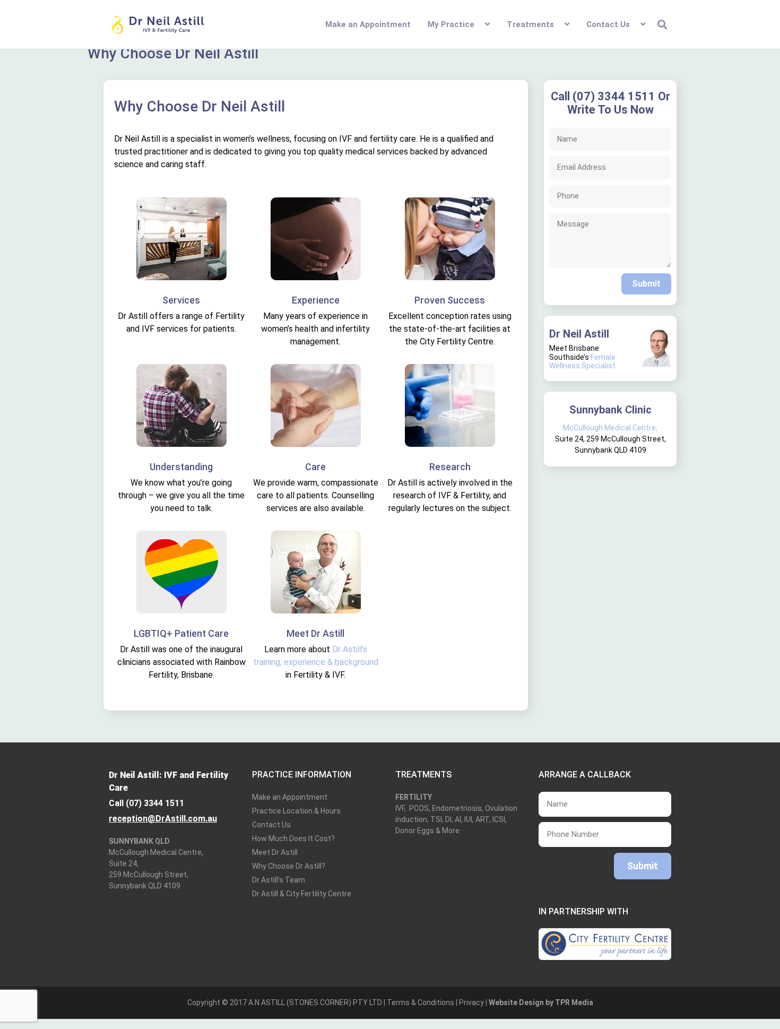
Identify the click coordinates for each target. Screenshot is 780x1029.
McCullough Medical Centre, (610, 427)
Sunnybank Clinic (610, 409)
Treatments (530, 24)
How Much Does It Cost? (293, 838)
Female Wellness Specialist (582, 361)
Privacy (471, 1002)
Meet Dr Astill (275, 852)
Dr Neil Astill (579, 333)
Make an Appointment (368, 24)
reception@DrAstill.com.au (163, 819)
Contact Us (608, 24)
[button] (662, 24)
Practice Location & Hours (296, 811)
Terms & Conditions (420, 1002)
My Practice (451, 24)
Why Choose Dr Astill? (288, 866)
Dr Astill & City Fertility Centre (301, 893)
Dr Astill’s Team (278, 880)
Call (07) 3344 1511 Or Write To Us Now (610, 103)
